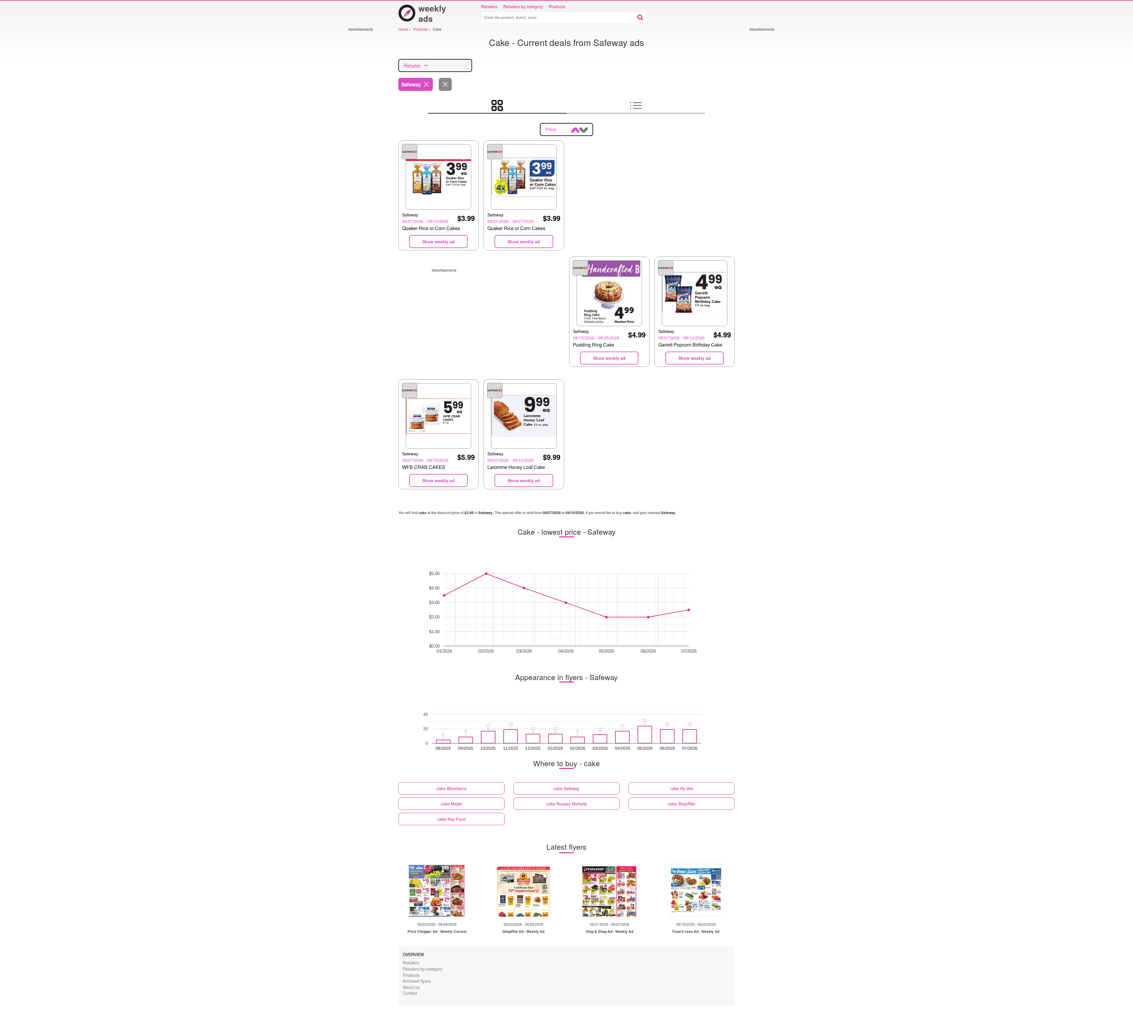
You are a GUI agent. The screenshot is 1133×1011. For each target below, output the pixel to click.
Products (557, 6)
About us (411, 987)
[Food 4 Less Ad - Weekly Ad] (696, 890)
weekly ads (432, 13)
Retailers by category (523, 6)
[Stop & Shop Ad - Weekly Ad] (609, 890)
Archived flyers (416, 981)
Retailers (489, 6)
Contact (410, 993)
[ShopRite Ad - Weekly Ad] (523, 890)
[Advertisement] (366, 120)
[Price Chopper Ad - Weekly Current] (436, 890)
